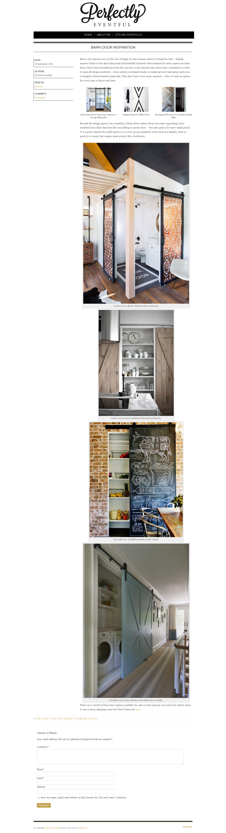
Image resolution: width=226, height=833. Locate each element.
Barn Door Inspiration (113, 47)
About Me (104, 34)
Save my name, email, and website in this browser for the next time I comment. (84, 797)
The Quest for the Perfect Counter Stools (66, 718)
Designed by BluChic (187, 827)
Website (41, 786)
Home (88, 34)
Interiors (39, 86)
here (137, 709)
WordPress (83, 827)
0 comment (40, 97)
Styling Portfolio (128, 34)
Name (40, 769)
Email (41, 778)
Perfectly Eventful (53, 827)
